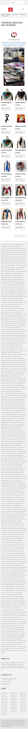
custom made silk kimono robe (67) (15, 453)
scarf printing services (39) (16, 296)
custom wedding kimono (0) (13, 650)
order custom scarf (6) (8, 548)
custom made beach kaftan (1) (17, 602)
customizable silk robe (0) (9, 646)
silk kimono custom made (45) (14, 524)
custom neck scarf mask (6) (12, 555)
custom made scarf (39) (9, 350)
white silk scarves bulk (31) (10, 323)
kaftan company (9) (10, 588)
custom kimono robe (15, 44)
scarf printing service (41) (14, 287)
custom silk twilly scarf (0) (9, 590)
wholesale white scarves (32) (10, 325)
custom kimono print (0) (12, 631)
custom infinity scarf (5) (11, 534)
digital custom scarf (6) (8, 551)
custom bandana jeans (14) (14, 383)
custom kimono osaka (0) (12, 633)
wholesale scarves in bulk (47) (10, 461)
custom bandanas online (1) (9, 493)
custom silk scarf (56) (14, 260)
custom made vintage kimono (23, 701)
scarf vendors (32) (19, 350)
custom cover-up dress (18, 45)
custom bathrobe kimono (14, 693)
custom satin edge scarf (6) (15, 557)
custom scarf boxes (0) (8, 466)
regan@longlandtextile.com (9, 678)
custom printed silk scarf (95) (8, 244)
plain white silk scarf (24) (12, 470)
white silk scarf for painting (4, 699)
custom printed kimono (23, 704)
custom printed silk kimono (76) (10, 248)
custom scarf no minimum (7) (14, 530)
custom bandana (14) (8, 308)
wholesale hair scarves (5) (10, 329)
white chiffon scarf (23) (9, 474)
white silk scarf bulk (4, 696)
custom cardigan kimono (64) (10, 439)
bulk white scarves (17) (9, 513)
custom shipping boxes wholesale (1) (11, 281)
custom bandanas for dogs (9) (15, 397)
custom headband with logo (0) (10, 430)
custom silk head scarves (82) (10, 370)
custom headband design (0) (14, 426)
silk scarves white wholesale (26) (15, 457)
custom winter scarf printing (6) (10, 575)
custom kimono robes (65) (13, 433)
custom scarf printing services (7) (11, 582)
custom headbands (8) (8, 285)
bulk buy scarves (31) (14, 346)
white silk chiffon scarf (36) (10, 404)
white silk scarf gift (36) (9, 403)
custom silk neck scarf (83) (10, 358)
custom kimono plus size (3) (13, 625)
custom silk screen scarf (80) (14, 360)
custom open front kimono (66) (11, 374)
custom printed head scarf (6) (10, 578)
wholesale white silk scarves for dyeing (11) (14, 319)
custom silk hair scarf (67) (16, 399)
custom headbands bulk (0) (9, 418)
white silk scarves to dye (23, 699)
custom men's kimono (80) (10, 290)
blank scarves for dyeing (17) (10, 519)
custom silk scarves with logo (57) (16, 294)
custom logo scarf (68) (9, 267)
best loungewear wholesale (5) (10, 598)
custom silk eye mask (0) (8, 252)
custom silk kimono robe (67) (10, 447)
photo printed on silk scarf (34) (15, 478)
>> (25, 235)
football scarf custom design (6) (10, 544)
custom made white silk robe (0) (10, 619)
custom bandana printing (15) (10, 381)
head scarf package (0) (8, 468)
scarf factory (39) (10, 265)
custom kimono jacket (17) (13, 304)
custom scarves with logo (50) (13, 337)
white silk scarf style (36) (15, 408)
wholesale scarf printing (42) (14, 261)
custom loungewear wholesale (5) (11, 594)
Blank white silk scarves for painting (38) (12, 254)
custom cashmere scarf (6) (13, 528)
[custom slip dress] (14, 34)
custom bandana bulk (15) (10, 393)
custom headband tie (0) (15, 422)
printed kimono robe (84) (9, 292)
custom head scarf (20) (12, 352)
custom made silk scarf (4, 707)
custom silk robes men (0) (14, 615)
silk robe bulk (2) (7, 607)
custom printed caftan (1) (13, 600)
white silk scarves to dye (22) (16, 486)
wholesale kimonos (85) (15, 277)
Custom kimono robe (4, 710)
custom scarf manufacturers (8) (14, 569)
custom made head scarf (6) (16, 571)
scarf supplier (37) (8, 343)
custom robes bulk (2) (8, 609)
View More (6, 108)
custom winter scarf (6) (12, 561)
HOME (2, 14)
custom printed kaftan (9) (9, 586)
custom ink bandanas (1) (8, 501)
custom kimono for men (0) (9, 640)
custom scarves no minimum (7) (10, 563)
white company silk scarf (4, 701)
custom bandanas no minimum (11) (12, 310)
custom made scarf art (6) (9, 553)
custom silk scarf (6, 42)
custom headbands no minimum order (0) (12, 377)
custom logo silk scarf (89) (16, 354)
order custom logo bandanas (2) (15, 509)
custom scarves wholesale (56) (15, 263)
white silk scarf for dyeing (23, 696)
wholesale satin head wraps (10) (10, 302)
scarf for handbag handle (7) (9, 333)
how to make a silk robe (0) (9, 621)
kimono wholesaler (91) (9, 271)
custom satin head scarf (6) (9, 567)
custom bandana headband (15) (11, 387)
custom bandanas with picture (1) (11, 507)
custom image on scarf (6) (15, 536)
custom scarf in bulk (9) (13, 532)
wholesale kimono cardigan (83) (11, 275)
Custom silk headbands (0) (10, 414)
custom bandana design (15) (13, 389)
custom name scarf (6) (13, 559)
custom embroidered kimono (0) (13, 636)
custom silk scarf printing (14, 701)
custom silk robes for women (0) (10, 648)
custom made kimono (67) (10, 451)
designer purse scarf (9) (11, 335)
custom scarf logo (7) (12, 526)
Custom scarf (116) (17, 258)
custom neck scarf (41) (9, 341)
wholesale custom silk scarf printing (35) (13, 476)
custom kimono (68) (12, 432)
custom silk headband (23, 707)
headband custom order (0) (13, 420)
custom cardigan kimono (4, 704)
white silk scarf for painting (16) (11, 515)
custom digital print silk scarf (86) (13, 364)
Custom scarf (15, 14)
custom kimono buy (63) (11, 435)
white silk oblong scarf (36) (13, 406)
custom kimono (16, 42)
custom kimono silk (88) (9, 269)
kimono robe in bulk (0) (8, 629)
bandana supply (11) (8, 314)
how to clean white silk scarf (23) (11, 490)
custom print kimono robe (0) (9, 642)
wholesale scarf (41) (17, 343)
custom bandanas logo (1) (9, 499)
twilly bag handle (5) (12, 331)
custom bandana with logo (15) (11, 395)
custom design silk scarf (23, 693)
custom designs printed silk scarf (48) (12, 316)
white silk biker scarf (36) (14, 410)
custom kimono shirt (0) (11, 635)
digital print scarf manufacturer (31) (12, 482)
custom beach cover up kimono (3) (11, 623)
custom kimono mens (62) (16, 443)
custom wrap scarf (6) (8, 577)
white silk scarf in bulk (14, 699)
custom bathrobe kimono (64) (14, 441)
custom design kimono (14, 704)
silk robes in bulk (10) (12, 606)
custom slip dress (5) (8, 592)
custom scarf (13, 710)
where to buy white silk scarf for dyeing (14, 696)
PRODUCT (8, 14)
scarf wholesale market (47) (13, 462)
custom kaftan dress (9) (8, 584)
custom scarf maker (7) (8, 546)
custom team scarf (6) (8, 542)
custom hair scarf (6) (7, 540)
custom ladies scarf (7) (8, 549)
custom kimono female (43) (10, 522)
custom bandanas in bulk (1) (12, 495)
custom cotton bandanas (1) (14, 503)
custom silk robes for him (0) (9, 613)
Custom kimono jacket (14, 707)
